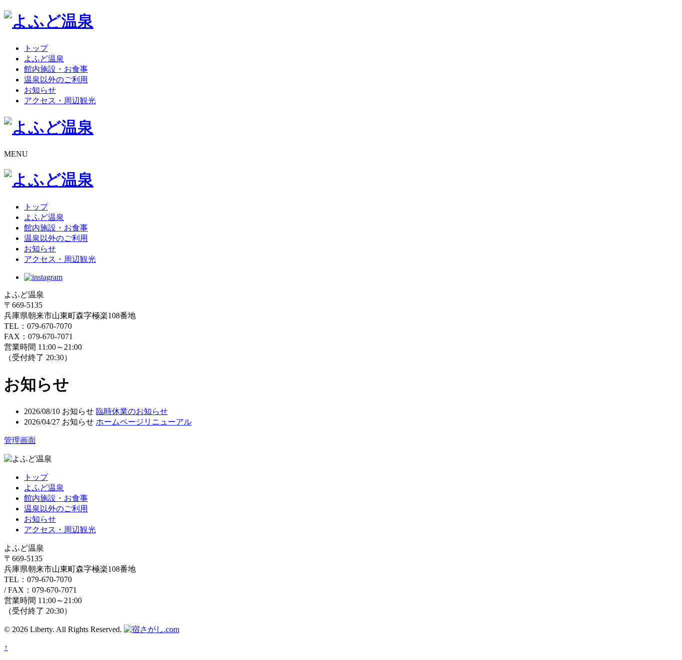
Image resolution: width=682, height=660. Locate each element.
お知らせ (40, 90)
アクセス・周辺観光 (60, 100)
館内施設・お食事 (56, 69)
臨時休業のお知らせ (132, 411)
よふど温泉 (44, 58)
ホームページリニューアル (144, 422)
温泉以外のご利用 (56, 79)
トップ (36, 48)
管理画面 (20, 440)
